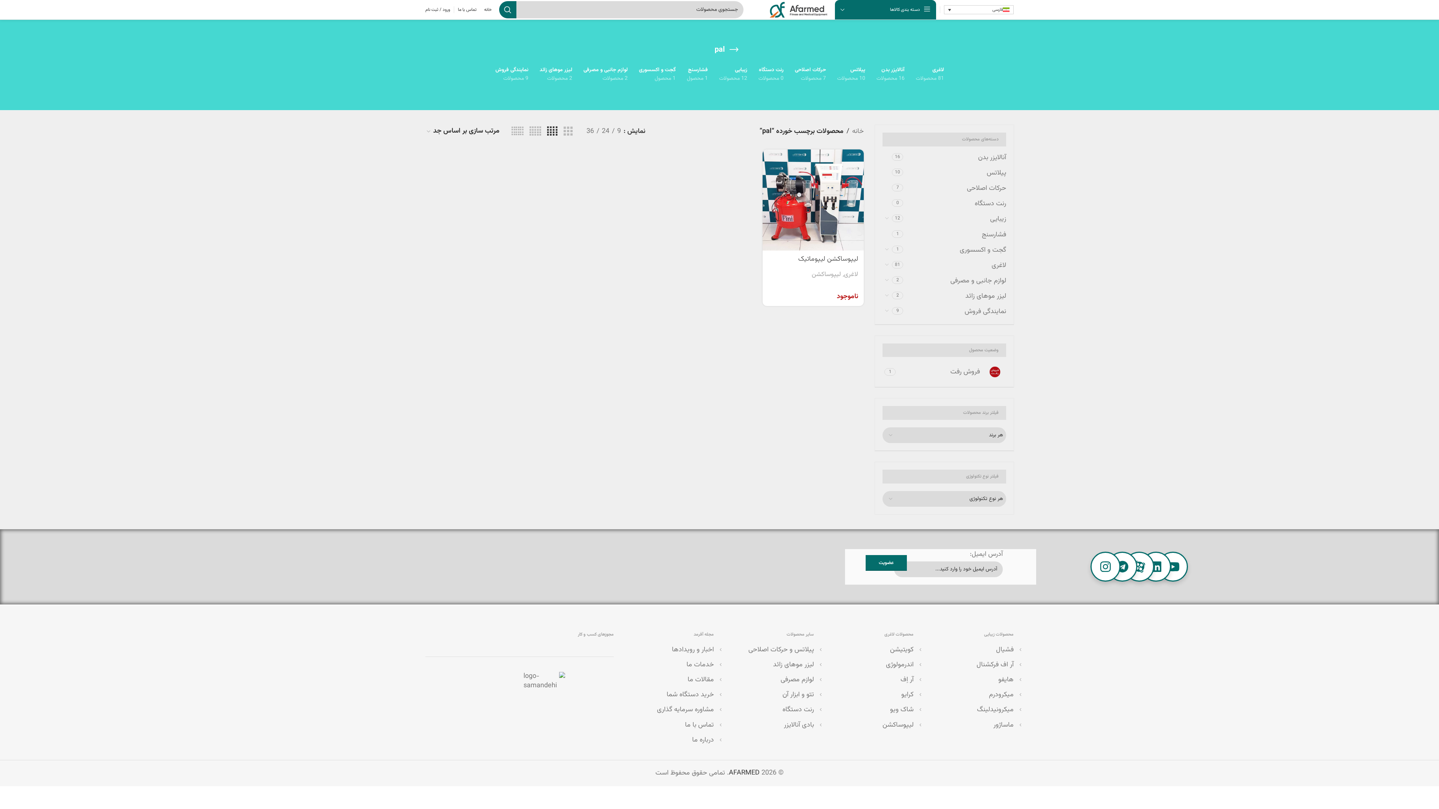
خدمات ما (700, 665)
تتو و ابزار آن (798, 695)
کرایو (907, 695)
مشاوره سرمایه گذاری (685, 710)
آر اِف (907, 680)
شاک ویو (902, 710)
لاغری (999, 265)
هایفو (1006, 680)
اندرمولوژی (900, 665)
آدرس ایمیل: (986, 554)
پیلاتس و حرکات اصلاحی (781, 650)
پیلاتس (996, 173)
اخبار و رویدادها (693, 650)
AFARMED (744, 773)
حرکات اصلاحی (986, 188)
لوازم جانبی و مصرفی (978, 281)
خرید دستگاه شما (690, 695)
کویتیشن (902, 650)
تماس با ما (699, 725)
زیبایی (998, 219)
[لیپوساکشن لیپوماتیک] (813, 200)
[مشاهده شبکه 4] (552, 131)
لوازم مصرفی (797, 680)
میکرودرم (1001, 695)
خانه (858, 131)
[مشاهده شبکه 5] (535, 131)
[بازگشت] (734, 49)
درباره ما (703, 740)
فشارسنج (994, 235)
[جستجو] (507, 9)
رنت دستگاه (990, 204)
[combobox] (944, 435)
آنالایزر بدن (992, 157)
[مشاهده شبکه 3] (568, 131)
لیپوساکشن (826, 274)
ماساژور (1003, 725)
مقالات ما (701, 680)
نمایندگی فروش (985, 311)
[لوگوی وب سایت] (798, 10)
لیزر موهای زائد (985, 296)
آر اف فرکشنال (995, 665)
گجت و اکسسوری (983, 250)
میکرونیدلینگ (995, 710)
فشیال (1005, 650)
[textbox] (944, 435)
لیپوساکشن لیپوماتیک (828, 259)
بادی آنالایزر (799, 725)
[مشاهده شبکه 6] (518, 131)
